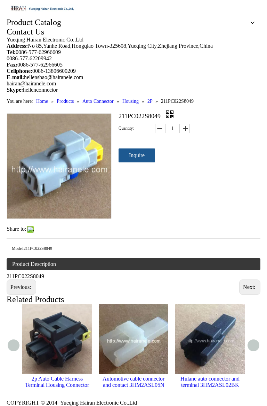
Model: (18, 248)
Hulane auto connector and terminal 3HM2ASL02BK (210, 382)
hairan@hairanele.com (32, 83)
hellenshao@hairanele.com (53, 77)
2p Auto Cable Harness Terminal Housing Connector (57, 382)
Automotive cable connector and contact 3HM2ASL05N (133, 382)
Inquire (137, 155)
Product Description (34, 264)
